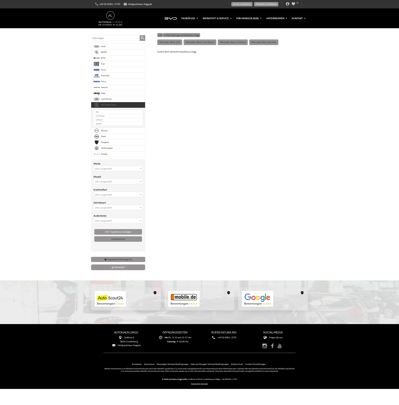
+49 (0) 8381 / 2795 (109, 4)
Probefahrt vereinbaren (266, 4)
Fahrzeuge (188, 18)
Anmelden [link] (120, 267)
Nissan (104, 130)
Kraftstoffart (100, 189)
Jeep (103, 93)
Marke (97, 163)
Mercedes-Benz (108, 105)
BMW (104, 52)
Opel (103, 136)
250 (97, 112)
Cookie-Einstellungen (255, 364)
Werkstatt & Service (216, 18)
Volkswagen (107, 148)
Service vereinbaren (242, 4)
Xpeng (104, 154)
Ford (103, 69)
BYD (103, 58)
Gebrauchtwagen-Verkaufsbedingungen (210, 364)
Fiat (103, 64)
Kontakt (297, 18)
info (160, 35)
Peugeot (105, 142)
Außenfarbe (100, 215)
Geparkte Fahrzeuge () (120, 259)
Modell (97, 176)
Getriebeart (100, 202)
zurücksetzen (118, 239)
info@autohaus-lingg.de (140, 4)
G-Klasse (99, 120)
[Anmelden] (288, 4)
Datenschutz (237, 364)
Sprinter (99, 124)
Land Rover (106, 99)
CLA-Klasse (100, 116)
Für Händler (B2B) (247, 18)
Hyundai (105, 75)
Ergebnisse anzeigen (118, 231)
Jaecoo (104, 87)
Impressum (149, 364)
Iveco (103, 81)
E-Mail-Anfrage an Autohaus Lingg (181, 35)
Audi (103, 46)
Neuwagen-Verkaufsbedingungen (173, 364)
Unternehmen (275, 18)
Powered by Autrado (199, 384)
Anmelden (137, 364)
